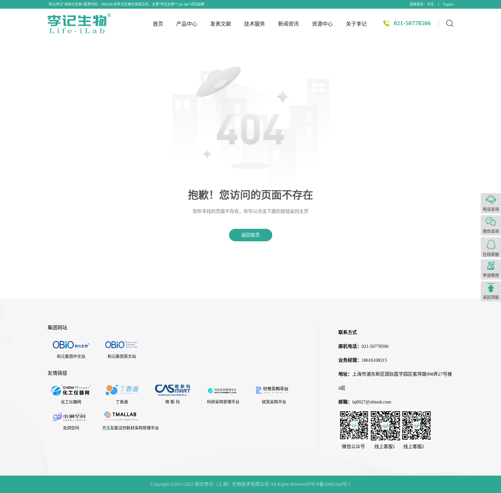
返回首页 (250, 235)
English (448, 4)
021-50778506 (412, 23)
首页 (158, 24)
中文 (430, 4)
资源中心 (322, 24)
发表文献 (220, 24)
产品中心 (186, 24)
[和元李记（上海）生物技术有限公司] (79, 23)
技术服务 (254, 24)
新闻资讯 (288, 24)
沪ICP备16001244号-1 (329, 484)
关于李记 (356, 24)
